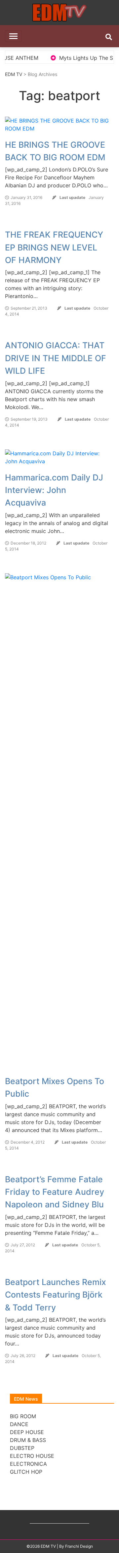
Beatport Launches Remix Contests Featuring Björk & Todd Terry (55, 1294)
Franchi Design (79, 1546)
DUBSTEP (22, 1448)
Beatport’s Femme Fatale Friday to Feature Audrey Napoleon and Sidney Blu (54, 1192)
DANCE (19, 1424)
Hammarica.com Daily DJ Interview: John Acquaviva (54, 490)
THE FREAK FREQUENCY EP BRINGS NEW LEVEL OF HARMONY (54, 247)
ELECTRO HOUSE (32, 1456)
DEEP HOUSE (27, 1432)
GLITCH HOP (26, 1471)
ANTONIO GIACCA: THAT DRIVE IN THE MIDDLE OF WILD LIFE (55, 358)
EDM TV (13, 74)
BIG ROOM (23, 1416)
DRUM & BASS (28, 1440)
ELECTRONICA (28, 1463)
